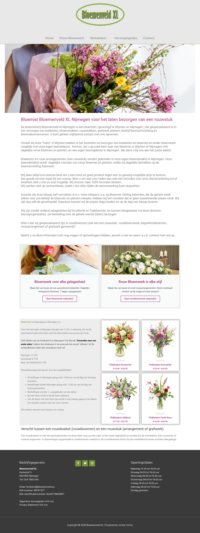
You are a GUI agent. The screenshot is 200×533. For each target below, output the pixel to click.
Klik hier (50, 501)
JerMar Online (125, 525)
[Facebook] (78, 463)
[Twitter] (85, 463)
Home (49, 38)
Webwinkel (98, 38)
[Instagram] (92, 463)
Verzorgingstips (125, 38)
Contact (149, 38)
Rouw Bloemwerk (72, 38)
